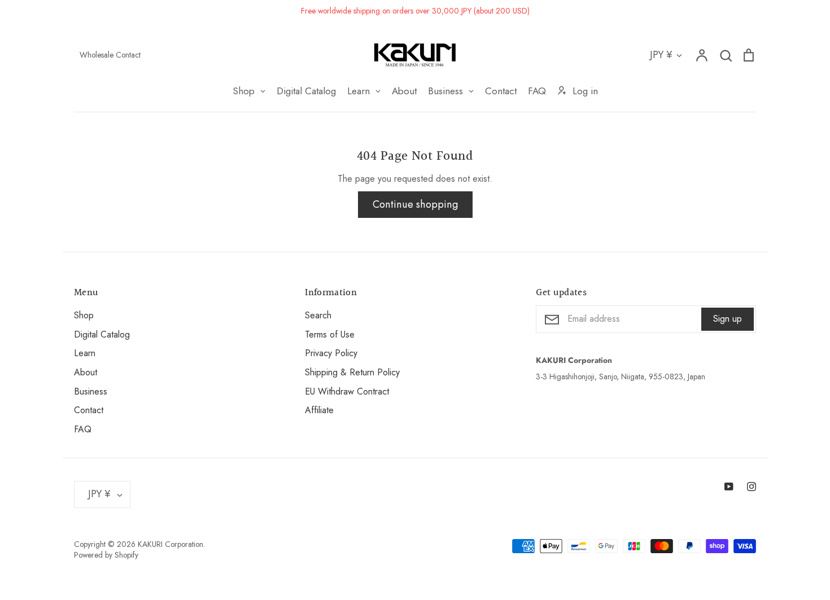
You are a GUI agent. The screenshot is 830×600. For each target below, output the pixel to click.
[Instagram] (751, 486)
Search (318, 315)
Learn (84, 353)
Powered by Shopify (106, 554)
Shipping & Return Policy (352, 372)
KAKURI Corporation (170, 544)
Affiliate (319, 410)
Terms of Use (330, 334)
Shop (84, 315)
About (85, 372)
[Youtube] (729, 486)
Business (90, 391)
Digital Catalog (102, 334)
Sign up (727, 318)
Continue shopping (415, 204)
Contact (88, 410)
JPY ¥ (661, 54)
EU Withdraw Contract (347, 391)
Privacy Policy (331, 353)
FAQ (82, 429)
